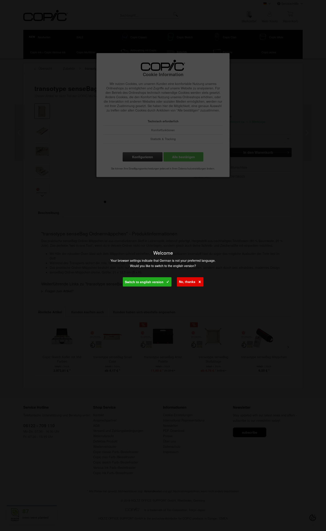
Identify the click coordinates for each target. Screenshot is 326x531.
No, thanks (187, 281)
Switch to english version (144, 282)
